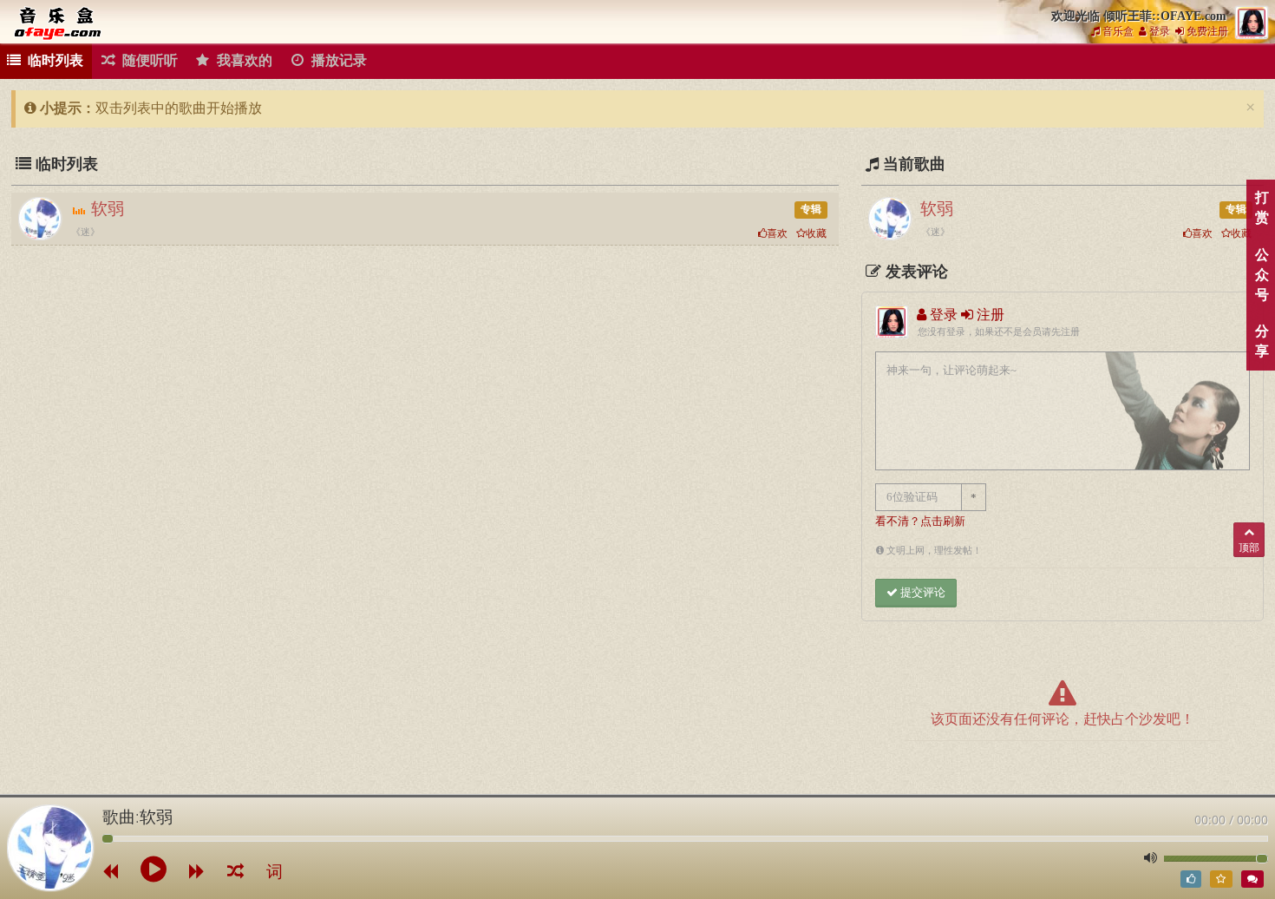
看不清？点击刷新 (920, 521)
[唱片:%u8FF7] (50, 847)
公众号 (1261, 274)
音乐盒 (1117, 31)
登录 (1158, 31)
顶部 (1249, 547)
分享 (1261, 341)
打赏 (1261, 207)
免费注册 (1206, 31)
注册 (988, 314)
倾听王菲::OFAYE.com (61, 22)
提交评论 (921, 592)
